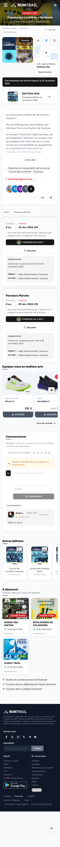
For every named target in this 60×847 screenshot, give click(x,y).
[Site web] (38, 40)
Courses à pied (10, 760)
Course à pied (9, 28)
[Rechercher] (51, 828)
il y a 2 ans (43, 514)
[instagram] (54, 40)
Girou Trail (12, 663)
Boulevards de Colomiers (43, 624)
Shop (34, 781)
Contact (35, 760)
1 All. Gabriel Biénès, (46, 65)
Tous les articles (45, 423)
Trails (6, 764)
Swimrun (7, 774)
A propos (36, 764)
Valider (37, 748)
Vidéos (35, 785)
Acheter (20, 414)
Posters (35, 778)
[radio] (34, 453)
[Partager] (50, 197)
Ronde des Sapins (11, 624)
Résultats (31, 250)
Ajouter (52, 29)
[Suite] (51, 390)
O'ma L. (20, 513)
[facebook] (46, 40)
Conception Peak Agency (17, 804)
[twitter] (12, 737)
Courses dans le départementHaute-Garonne (31, 684)
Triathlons (8, 767)
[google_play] (35, 737)
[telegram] (30, 737)
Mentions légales (11, 800)
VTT (5, 771)
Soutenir (36, 790)
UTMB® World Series (13, 778)
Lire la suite (30, 160)
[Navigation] (5, 5)
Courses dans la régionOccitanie (24, 688)
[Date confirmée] (5, 629)
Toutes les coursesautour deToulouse (26, 679)
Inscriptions (37, 774)
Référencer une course (42, 767)
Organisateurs (39, 771)
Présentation (14, 259)
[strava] (24, 737)
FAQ (27, 800)
